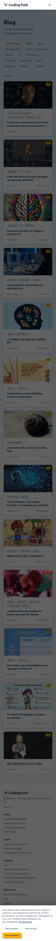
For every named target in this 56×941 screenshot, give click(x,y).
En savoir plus (25, 922)
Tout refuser (31, 928)
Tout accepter (12, 935)
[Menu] (49, 5)
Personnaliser (11, 928)
